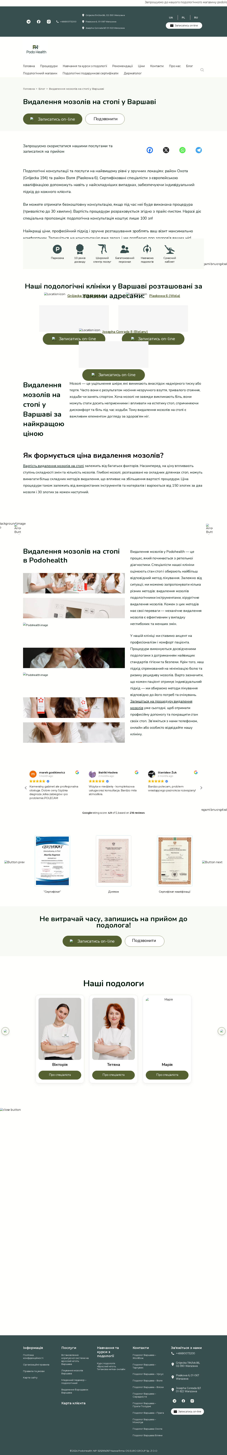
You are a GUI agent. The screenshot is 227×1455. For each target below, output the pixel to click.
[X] (166, 150)
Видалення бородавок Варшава (74, 1391)
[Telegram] (28, 21)
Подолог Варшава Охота (147, 1428)
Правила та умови (34, 1371)
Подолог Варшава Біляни (147, 1435)
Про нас (175, 66)
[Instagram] (48, 21)
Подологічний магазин (40, 73)
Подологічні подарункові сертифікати (90, 73)
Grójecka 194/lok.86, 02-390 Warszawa (105, 15)
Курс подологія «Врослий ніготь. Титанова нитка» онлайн (111, 1366)
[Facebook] (38, 21)
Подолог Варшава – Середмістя (144, 1395)
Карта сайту (30, 1377)
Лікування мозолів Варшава (72, 1372)
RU (196, 17)
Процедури (49, 66)
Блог (189, 66)
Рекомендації (122, 66)
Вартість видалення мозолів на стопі (53, 465)
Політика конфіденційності (33, 1356)
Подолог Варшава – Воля (147, 1380)
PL (183, 17)
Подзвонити (106, 119)
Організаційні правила (36, 1364)
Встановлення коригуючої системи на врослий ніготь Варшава (75, 1359)
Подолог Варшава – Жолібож (144, 1356)
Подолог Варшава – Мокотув (144, 1421)
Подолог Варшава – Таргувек (144, 1366)
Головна (29, 66)
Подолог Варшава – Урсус (148, 1374)
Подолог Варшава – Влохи (148, 1387)
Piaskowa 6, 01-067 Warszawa (101, 21)
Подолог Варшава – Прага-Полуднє (144, 1405)
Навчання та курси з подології (85, 66)
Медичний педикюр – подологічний (73, 1381)
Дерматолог (133, 73)
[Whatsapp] (182, 150)
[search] (202, 70)
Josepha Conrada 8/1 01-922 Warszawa (105, 28)
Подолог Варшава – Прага (148, 1412)
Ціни (141, 66)
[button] (201, 787)
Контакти (157, 66)
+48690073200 (68, 21)
